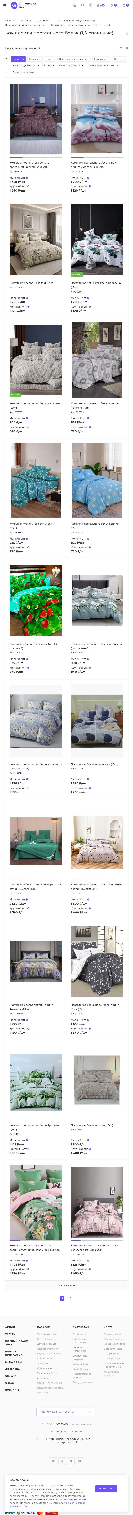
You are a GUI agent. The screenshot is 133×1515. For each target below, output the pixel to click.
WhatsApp (79, 1461)
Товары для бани (47, 1373)
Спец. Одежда (81, 1368)
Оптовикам (79, 1334)
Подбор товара (113, 1339)
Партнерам (81, 1327)
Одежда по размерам (50, 1353)
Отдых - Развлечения (49, 1382)
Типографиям (81, 1364)
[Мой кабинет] (90, 5)
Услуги (10, 1334)
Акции (10, 1327)
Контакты (12, 1389)
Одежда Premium (47, 1348)
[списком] (121, 48)
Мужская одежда (47, 1339)
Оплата (10, 1375)
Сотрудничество (82, 1382)
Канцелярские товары (50, 1387)
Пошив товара (112, 1334)
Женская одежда (47, 1334)
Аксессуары (44, 1378)
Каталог (43, 1327)
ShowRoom (13, 1362)
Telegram (71, 1461)
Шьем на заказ (112, 1358)
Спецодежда (44, 1368)
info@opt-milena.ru (69, 1431)
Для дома (42, 1363)
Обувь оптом (44, 1358)
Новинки (42, 1392)
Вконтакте (53, 1461)
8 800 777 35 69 (57, 1424)
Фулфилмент (111, 1353)
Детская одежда (46, 1343)
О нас (9, 1382)
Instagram (62, 1461)
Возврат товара (113, 1348)
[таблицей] (126, 48)
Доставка (12, 1368)
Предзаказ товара (114, 1343)
